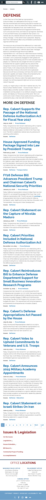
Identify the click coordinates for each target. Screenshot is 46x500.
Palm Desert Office (34, 468)
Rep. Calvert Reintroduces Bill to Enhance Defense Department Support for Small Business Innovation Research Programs (22, 278)
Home (5, 9)
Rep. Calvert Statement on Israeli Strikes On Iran (22, 405)
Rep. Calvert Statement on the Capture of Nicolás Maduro (22, 213)
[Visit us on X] (28, 2)
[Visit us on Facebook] (31, 2)
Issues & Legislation (19, 432)
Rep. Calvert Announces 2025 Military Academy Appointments (20, 369)
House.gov (23, 493)
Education (20, 398)
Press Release (20, 123)
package (37, 196)
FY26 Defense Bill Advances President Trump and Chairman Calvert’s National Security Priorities (22, 180)
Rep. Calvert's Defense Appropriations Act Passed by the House (22, 314)
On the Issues (8, 437)
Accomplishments (9, 455)
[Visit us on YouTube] (39, 2)
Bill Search (7, 448)
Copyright (9, 493)
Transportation (22, 170)
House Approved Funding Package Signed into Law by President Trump (21, 145)
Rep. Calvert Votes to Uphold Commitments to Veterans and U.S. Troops (21, 342)
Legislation (7, 440)
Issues (12, 9)
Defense (12, 136)
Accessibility (33, 493)
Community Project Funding (13, 452)
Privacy (16, 493)
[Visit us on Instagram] (35, 2)
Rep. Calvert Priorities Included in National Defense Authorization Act (22, 239)
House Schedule (9, 444)
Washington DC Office (11, 468)
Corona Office (23, 479)
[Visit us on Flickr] (42, 2)
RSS (40, 493)
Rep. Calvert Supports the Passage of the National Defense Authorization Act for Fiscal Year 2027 (22, 114)
